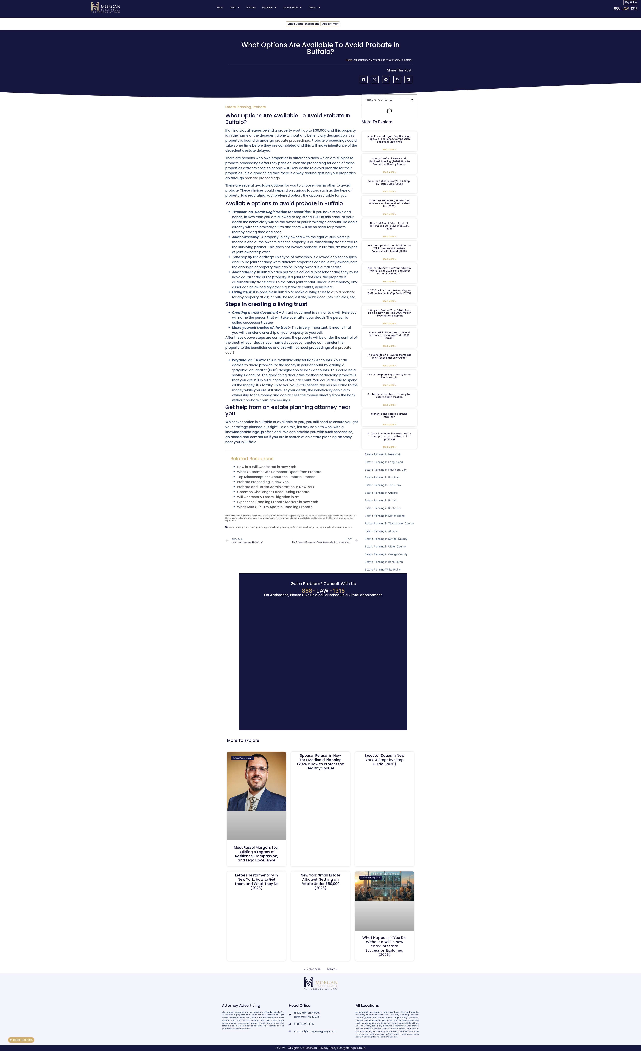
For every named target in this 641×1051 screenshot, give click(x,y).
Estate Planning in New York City (386, 469)
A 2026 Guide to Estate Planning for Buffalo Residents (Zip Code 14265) (389, 292)
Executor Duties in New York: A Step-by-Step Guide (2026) (389, 182)
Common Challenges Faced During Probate (273, 492)
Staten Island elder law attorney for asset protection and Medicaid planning (389, 436)
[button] (364, 79)
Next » (332, 969)
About (233, 7)
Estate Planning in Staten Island (385, 515)
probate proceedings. (262, 178)
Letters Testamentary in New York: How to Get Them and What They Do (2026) (389, 203)
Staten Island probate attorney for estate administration (389, 395)
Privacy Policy (328, 1048)
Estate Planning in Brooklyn (382, 477)
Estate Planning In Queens (381, 492)
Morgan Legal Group (352, 1048)
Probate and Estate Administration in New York (275, 486)
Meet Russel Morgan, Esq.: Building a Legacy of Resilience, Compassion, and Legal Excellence (389, 138)
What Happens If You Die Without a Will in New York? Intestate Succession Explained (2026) (389, 248)
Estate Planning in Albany (381, 531)
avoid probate (343, 292)
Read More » (389, 149)
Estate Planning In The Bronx (383, 485)
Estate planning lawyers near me (337, 527)
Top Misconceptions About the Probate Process (276, 476)
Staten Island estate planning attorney (389, 415)
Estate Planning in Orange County (386, 554)
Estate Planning (238, 107)
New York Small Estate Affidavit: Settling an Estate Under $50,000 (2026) (389, 225)
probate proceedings (292, 140)
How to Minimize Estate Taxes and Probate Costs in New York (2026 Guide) (389, 335)
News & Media (290, 7)
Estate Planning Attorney (255, 527)
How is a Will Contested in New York (266, 466)
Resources (267, 7)
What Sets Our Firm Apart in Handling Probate (274, 507)
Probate (259, 107)
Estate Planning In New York (383, 454)
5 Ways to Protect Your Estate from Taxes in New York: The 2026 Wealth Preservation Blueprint (389, 312)
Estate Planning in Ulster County (385, 546)
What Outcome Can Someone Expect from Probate (279, 471)
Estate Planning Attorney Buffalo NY (283, 527)
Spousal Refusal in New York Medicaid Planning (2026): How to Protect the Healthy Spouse (389, 161)
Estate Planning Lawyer (310, 527)
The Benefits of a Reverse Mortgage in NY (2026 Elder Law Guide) (389, 356)
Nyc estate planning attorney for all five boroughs (389, 376)
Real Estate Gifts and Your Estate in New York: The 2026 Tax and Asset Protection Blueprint (389, 270)
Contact (313, 7)
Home (220, 7)
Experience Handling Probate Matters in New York (277, 502)
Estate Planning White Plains (383, 569)
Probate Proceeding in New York (263, 481)
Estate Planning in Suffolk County (386, 538)
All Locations (367, 1005)
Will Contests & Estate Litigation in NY (268, 497)
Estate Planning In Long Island (384, 462)
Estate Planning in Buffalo (381, 500)
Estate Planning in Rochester (383, 508)
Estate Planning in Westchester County (389, 523)
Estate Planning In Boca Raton (384, 561)
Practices (251, 7)
